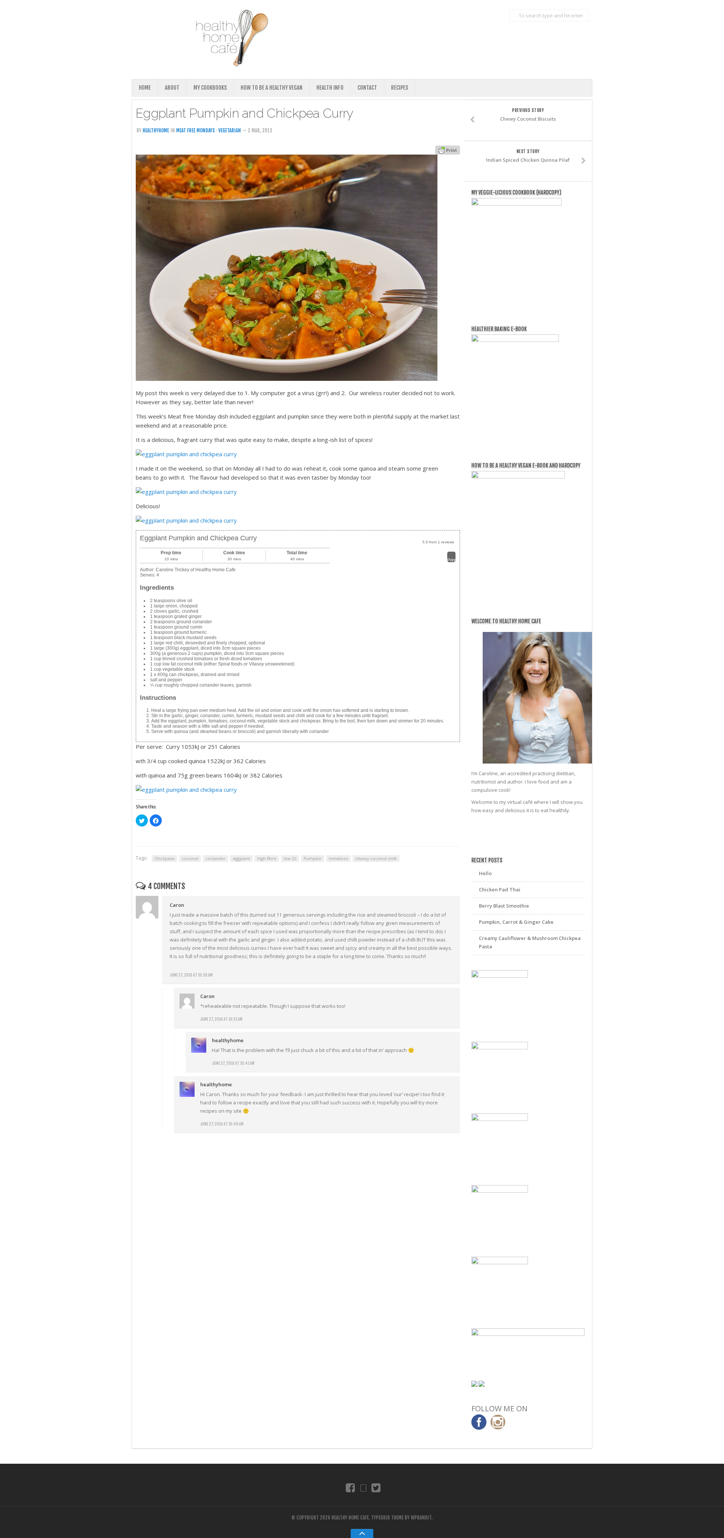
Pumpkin (313, 858)
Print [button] (451, 560)
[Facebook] (350, 1487)
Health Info (330, 87)
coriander (215, 858)
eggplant (241, 858)
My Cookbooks (210, 87)
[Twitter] (376, 1487)
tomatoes (338, 858)
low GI (290, 858)
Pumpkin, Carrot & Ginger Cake (516, 922)
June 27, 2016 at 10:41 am (233, 1063)
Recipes (399, 87)
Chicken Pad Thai (499, 889)
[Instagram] (363, 1487)
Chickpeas (164, 858)
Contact (367, 87)
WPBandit (421, 1518)
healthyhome (156, 130)
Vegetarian (229, 130)
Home (145, 87)
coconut (190, 858)
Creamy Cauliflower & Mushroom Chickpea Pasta (530, 942)
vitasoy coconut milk (376, 858)
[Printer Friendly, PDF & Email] (447, 149)
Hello (485, 873)
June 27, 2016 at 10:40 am (222, 1124)
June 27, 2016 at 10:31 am (221, 1019)
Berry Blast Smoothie (504, 905)
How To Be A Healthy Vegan (271, 87)
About (172, 87)
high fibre (266, 858)
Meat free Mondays (195, 130)
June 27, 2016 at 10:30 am (191, 975)
